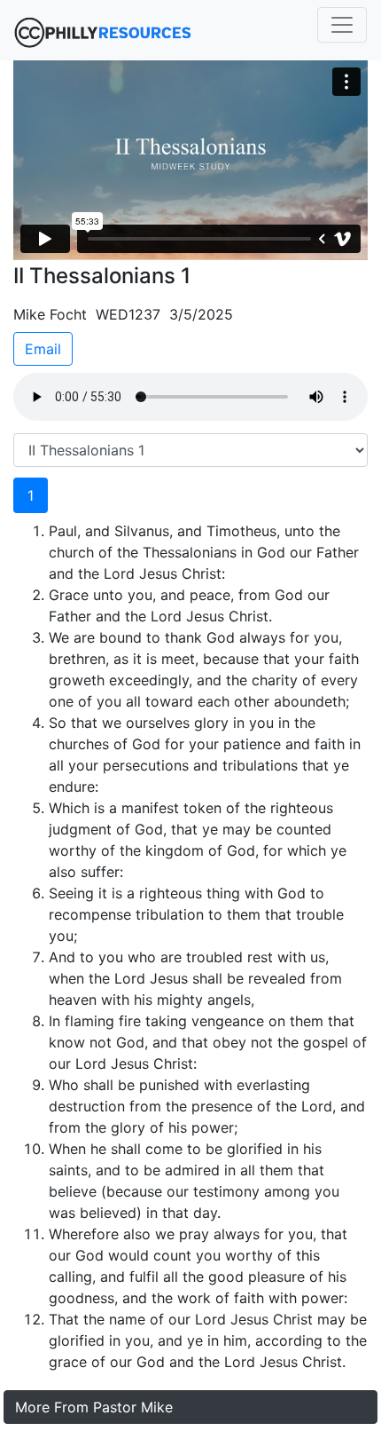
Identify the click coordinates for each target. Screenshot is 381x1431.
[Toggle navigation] (342, 25)
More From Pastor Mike (94, 1407)
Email (43, 349)
